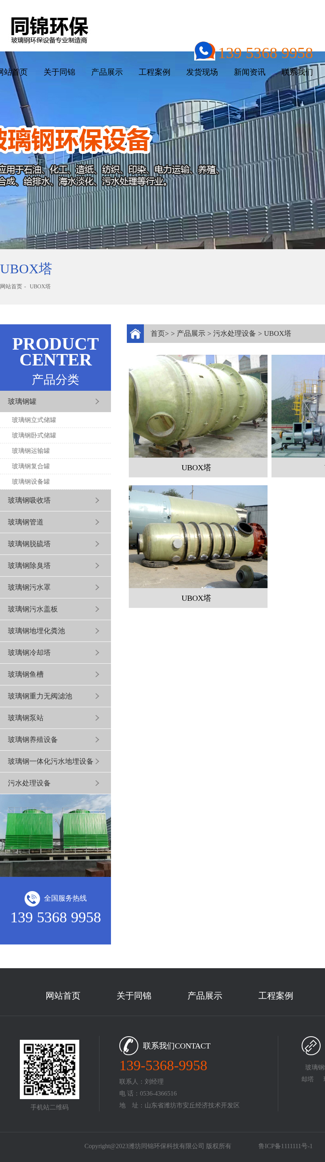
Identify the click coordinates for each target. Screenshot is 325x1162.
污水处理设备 (234, 333)
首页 (158, 333)
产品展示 (107, 72)
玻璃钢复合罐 (31, 466)
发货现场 (202, 72)
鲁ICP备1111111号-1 (285, 1146)
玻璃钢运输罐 (31, 450)
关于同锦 (59, 72)
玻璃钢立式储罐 (34, 419)
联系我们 (297, 72)
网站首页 (11, 287)
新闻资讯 (250, 72)
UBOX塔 (40, 287)
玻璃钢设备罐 (31, 481)
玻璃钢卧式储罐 (34, 435)
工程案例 (154, 72)
